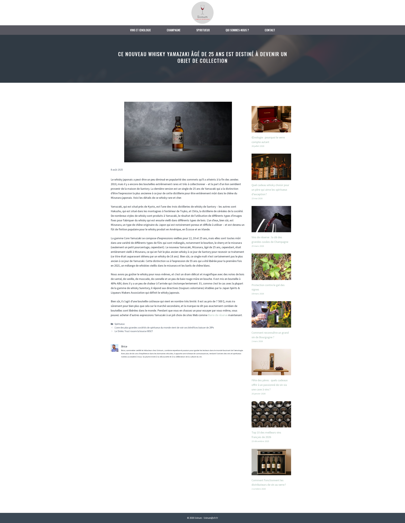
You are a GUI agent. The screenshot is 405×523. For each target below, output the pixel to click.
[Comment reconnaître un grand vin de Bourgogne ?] (271, 325)
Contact (270, 30)
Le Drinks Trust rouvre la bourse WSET (134, 331)
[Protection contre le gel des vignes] (271, 277)
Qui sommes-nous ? (237, 30)
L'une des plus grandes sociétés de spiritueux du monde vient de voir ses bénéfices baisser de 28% (164, 327)
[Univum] (202, 12)
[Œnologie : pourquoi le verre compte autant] (271, 130)
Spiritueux (203, 30)
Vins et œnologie (140, 30)
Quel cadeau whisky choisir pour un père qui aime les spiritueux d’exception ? (270, 189)
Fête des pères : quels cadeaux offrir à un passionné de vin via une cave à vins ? (270, 384)
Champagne (174, 30)
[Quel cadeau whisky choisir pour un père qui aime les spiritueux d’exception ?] (271, 177)
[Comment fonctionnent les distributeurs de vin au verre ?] (271, 473)
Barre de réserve (217, 315)
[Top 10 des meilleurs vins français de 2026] (271, 425)
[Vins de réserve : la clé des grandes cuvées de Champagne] (271, 230)
